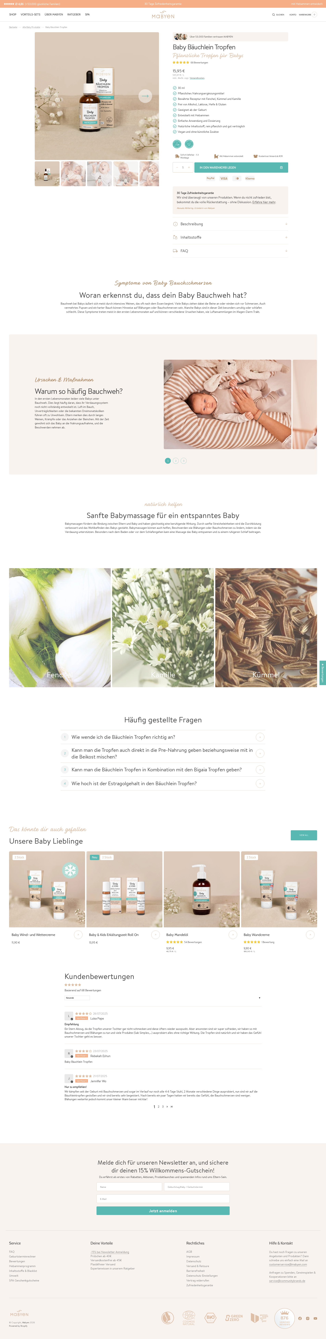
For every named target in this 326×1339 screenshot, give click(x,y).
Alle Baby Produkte (31, 27)
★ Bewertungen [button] (323, 672)
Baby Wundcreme (257, 935)
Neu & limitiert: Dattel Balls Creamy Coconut (163, 4)
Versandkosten (197, 78)
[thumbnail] (168, 461)
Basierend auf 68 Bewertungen (83, 990)
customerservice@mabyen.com (288, 1264)
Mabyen (25, 1322)
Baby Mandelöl (177, 935)
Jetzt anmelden (163, 1211)
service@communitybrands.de (287, 1281)
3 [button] (163, 1106)
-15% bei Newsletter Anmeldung (110, 1252)
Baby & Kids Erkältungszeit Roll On (114, 935)
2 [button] (158, 1106)
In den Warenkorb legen (218, 167)
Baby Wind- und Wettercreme (33, 935)
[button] (278, 14)
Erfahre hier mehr (263, 202)
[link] (47, 889)
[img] (83, 1013)
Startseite (13, 27)
